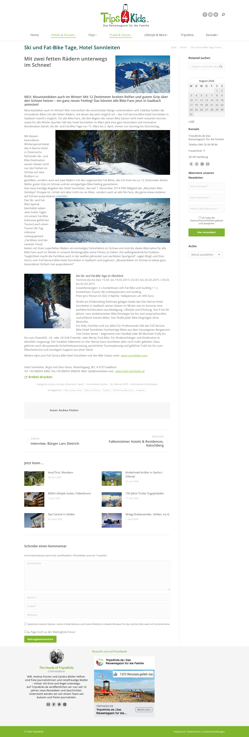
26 (201, 109)
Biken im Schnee (92, 390)
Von (96, 384)
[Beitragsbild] (34, 478)
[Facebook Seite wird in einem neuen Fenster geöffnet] (205, 14)
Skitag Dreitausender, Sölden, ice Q (147, 514)
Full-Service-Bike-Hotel (123, 390)
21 (211, 105)
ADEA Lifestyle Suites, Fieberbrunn (69, 493)
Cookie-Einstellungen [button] (213, 731)
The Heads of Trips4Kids (56, 668)
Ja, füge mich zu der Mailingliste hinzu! (51, 632)
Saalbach (140, 390)
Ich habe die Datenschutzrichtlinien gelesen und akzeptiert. (206, 220)
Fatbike (106, 390)
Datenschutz (194, 731)
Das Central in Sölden (61, 514)
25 (196, 109)
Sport (81, 384)
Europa (60, 384)
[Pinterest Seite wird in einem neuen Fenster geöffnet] (215, 14)
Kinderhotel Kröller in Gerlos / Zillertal (144, 474)
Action (51, 384)
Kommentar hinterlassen (144, 384)
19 (201, 105)
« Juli (191, 121)
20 (206, 105)
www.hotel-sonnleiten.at (130, 371)
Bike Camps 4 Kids (73, 390)
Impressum (180, 731)
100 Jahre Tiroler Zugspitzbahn (144, 493)
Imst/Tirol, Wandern (60, 472)
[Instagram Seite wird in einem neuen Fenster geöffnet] (210, 14)
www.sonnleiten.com (134, 355)
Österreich (71, 384)
